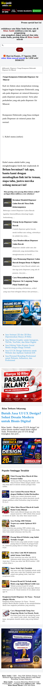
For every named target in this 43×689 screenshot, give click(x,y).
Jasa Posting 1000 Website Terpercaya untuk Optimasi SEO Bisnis (23, 523)
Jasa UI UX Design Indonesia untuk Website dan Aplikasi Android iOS (21, 351)
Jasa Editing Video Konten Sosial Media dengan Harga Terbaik (19, 346)
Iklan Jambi (6, 676)
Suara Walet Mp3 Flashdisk (21, 568)
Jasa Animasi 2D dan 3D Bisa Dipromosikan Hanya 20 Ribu (18, 335)
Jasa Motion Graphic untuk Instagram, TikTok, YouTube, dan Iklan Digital (22, 341)
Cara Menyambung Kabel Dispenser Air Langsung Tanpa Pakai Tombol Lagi (25, 281)
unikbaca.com (30, 683)
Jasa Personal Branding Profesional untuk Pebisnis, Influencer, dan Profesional (20, 358)
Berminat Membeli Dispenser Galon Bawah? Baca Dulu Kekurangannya (24, 203)
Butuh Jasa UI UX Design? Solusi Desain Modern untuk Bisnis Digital (21, 417)
